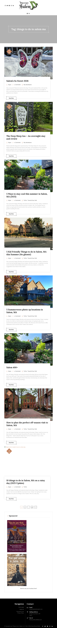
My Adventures (28, 84)
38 (32, 507)
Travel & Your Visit (32, 200)
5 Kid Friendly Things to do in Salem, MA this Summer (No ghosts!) (26, 253)
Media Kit (22, 609)
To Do (25, 200)
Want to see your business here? (28, 588)
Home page (21, 607)
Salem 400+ (12, 367)
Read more (11, 98)
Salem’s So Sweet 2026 (17, 81)
